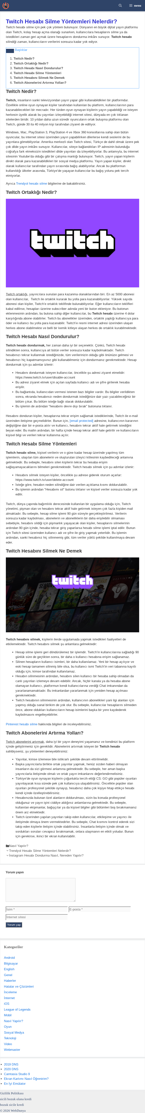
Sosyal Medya (14, 1032)
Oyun (8, 1027)
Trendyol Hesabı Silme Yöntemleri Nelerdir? (40, 851)
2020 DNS (11, 1069)
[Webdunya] (5, 5)
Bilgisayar (11, 963)
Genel (8, 975)
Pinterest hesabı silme (21, 724)
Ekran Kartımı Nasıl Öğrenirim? (26, 1079)
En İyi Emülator (15, 1083)
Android (9, 957)
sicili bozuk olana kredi (16, 1099)
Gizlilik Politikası (12, 1093)
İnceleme (10, 992)
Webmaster (12, 1050)
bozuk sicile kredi (12, 1105)
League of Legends (17, 1009)
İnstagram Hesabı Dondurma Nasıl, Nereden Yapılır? (46, 855)
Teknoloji (10, 1038)
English (9, 969)
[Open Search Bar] (120, 5)
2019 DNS (11, 1064)
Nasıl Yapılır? (18, 846)
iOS (6, 1004)
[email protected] (81, 421)
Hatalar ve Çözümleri (19, 986)
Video (8, 1044)
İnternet (9, 998)
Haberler (10, 981)
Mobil (8, 1015)
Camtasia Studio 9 (17, 1074)
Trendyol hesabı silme (31, 183)
